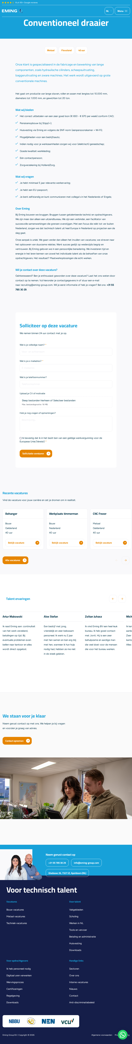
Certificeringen (14, 989)
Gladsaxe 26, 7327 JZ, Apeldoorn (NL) (67, 873)
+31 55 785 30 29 (57, 862)
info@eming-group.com (86, 862)
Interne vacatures (78, 982)
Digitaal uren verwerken (19, 975)
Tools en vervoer (78, 929)
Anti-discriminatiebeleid (81, 1002)
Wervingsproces (15, 982)
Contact (73, 995)
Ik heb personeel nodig (18, 968)
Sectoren (74, 968)
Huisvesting (75, 943)
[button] (122, 1035)
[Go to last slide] (113, 599)
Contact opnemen (14, 741)
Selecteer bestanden (64, 400)
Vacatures (11, 901)
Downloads (75, 950)
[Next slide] (125, 560)
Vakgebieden (76, 909)
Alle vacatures (12, 560)
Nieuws (73, 989)
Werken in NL (76, 923)
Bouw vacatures (15, 909)
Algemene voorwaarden (101, 1035)
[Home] (12, 11)
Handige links (76, 960)
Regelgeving (13, 995)
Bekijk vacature (16, 542)
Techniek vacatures (16, 923)
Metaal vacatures (15, 916)
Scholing (73, 916)
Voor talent (75, 901)
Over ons (74, 975)
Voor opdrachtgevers (17, 960)
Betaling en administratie (82, 936)
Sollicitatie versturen (33, 453)
